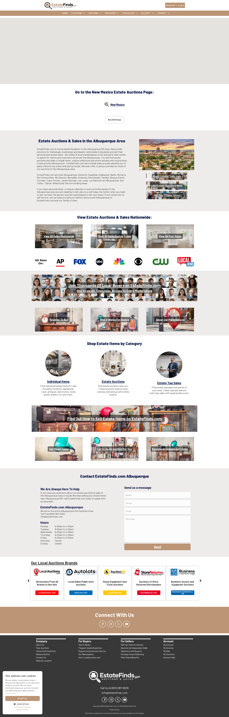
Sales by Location (44, 660)
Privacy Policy (10, 693)
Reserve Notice (43, 654)
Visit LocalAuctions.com (89, 657)
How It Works (84, 644)
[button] (22, 704)
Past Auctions (42, 648)
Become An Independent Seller (134, 648)
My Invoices (168, 648)
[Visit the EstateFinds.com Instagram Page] (110, 624)
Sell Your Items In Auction (132, 644)
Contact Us (41, 657)
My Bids (166, 651)
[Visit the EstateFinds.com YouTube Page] (126, 624)
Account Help (169, 657)
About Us (40, 644)
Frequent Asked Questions (90, 648)
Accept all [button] (23, 698)
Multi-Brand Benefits (130, 657)
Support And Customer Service (92, 651)
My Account (168, 644)
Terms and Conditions (22, 707)
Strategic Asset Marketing (132, 654)
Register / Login (175, 5)
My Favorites (169, 654)
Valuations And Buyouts (131, 651)
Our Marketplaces (86, 654)
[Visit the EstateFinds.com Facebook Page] (102, 624)
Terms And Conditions (46, 651)
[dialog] (22, 692)
